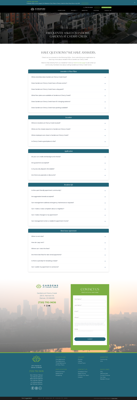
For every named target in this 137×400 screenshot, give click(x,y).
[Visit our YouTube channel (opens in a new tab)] (49, 306)
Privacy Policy (114, 398)
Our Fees (102, 377)
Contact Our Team (83, 375)
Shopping (59, 375)
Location (96, 10)
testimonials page (79, 63)
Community (103, 359)
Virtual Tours (81, 363)
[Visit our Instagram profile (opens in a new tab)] (47, 306)
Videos (80, 361)
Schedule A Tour (82, 371)
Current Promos (105, 375)
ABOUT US (40, 398)
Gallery (73, 10)
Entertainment (60, 371)
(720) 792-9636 (89, 7)
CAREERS (65, 398)
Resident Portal (105, 379)
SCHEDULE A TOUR (106, 7)
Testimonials (104, 373)
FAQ (101, 371)
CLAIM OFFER (85, 3)
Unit (101, 361)
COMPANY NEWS (48, 398)
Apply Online (82, 373)
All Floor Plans (60, 365)
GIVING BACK (58, 398)
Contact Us (108, 10)
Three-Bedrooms (61, 363)
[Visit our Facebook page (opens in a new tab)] (44, 306)
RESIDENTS (97, 7)
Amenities (85, 10)
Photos (80, 359)
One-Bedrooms (60, 359)
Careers (80, 377)
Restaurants (59, 373)
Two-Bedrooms (60, 361)
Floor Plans (61, 10)
